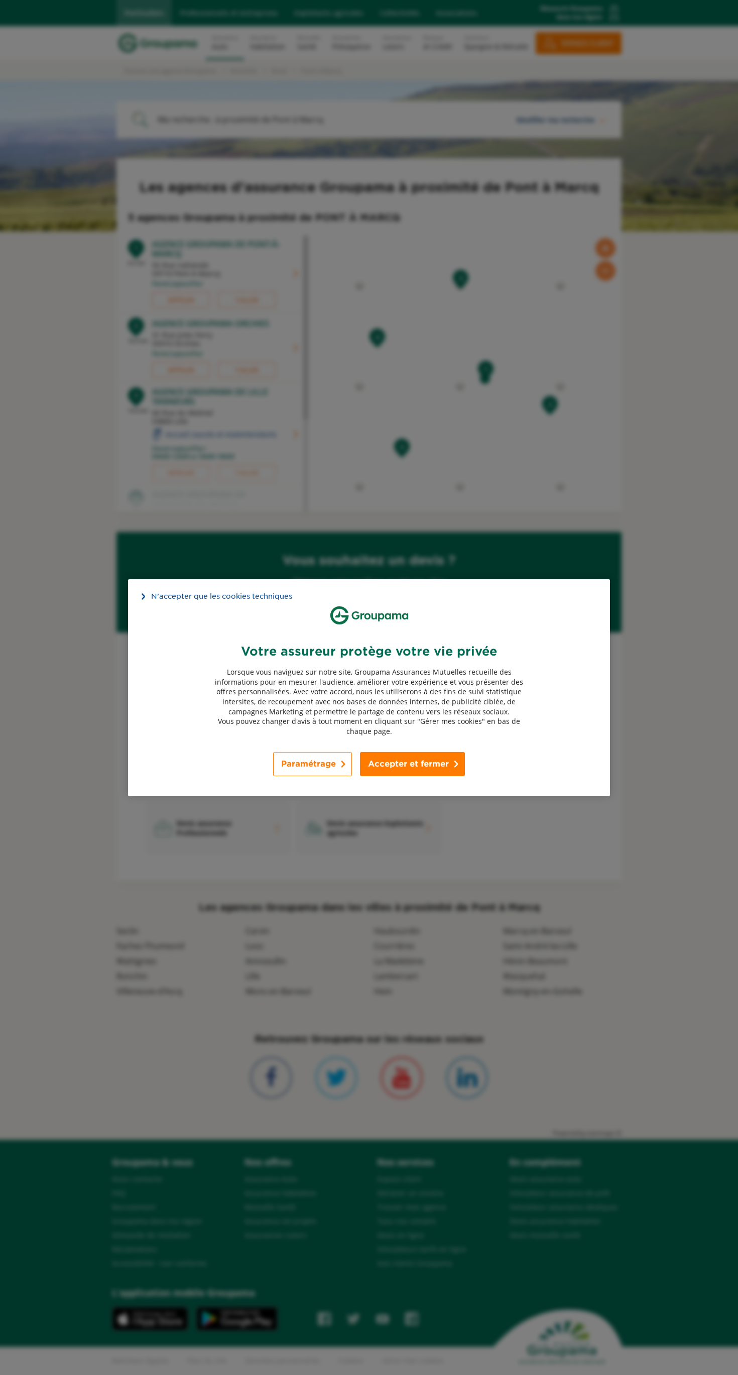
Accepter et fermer (408, 764)
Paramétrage (308, 764)
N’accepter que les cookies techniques (221, 596)
